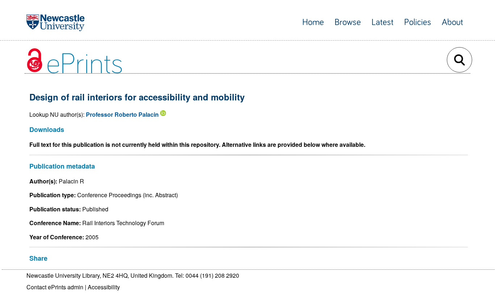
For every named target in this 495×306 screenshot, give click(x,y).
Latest (382, 22)
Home (313, 22)
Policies (417, 22)
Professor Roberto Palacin (122, 114)
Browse (347, 22)
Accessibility (104, 287)
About (452, 22)
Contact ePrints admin (54, 287)
